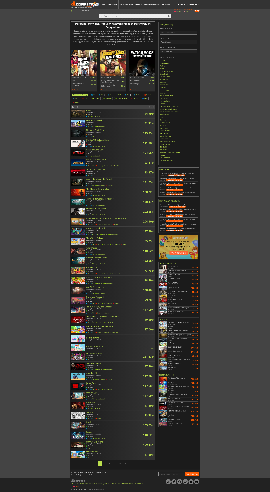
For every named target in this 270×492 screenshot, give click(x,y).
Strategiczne (164, 85)
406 (120, 463)
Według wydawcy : (167, 48)
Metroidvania (164, 139)
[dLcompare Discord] (196, 481)
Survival (162, 104)
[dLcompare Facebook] (173, 481)
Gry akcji (163, 60)
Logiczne (163, 87)
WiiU (76, 98)
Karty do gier (112, 4)
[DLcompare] (78, 480)
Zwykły (162, 69)
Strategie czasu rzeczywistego (170, 152)
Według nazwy (166, 29)
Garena (135, 98)
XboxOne (96, 98)
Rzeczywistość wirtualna (168, 109)
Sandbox (163, 120)
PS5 (102, 95)
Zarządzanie (164, 74)
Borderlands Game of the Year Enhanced (110, 81)
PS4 (111, 95)
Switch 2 (78, 102)
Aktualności (166, 4)
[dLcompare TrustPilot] (184, 481)
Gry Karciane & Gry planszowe (170, 112)
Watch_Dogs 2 (135, 80)
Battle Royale (164, 114)
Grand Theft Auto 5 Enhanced (79, 84)
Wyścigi (162, 66)
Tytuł (74, 107)
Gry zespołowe (165, 158)
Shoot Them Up (165, 136)
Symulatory (164, 79)
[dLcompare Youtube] (190, 481)
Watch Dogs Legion (137, 77)
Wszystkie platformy (80, 95)
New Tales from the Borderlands (108, 85)
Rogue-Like (164, 128)
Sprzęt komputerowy (152, 4)
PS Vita (138, 95)
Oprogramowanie (126, 4)
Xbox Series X (122, 98)
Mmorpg (163, 93)
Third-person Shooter (167, 160)
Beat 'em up (164, 133)
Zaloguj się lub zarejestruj (187, 4)
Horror (162, 117)
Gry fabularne (165, 77)
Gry (103, 4)
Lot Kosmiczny (165, 144)
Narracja (163, 125)
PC (94, 95)
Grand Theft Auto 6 (79, 77)
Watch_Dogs (134, 83)
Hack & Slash (164, 98)
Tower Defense (165, 131)
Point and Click (165, 101)
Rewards (138, 4)
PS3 (119, 95)
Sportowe (163, 82)
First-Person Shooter (167, 71)
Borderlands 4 (106, 77)
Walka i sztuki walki (166, 96)
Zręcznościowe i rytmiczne (169, 106)
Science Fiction (165, 123)
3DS (85, 98)
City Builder (164, 147)
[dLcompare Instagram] (179, 481)
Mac (145, 98)
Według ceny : (165, 38)
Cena (150, 107)
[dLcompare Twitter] (167, 481)
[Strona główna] (71, 11)
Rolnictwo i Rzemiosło (167, 141)
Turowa (162, 155)
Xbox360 (108, 98)
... (114, 463)
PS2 (128, 95)
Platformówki (164, 90)
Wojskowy (163, 150)
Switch (148, 95)
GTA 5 (74, 80)
